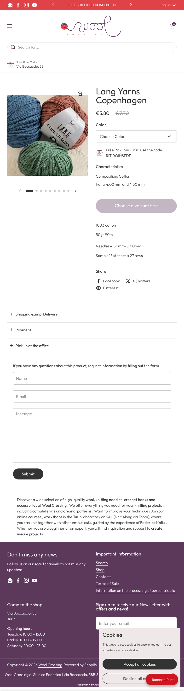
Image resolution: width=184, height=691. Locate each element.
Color (101, 124)
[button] (172, 26)
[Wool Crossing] (91, 26)
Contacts (103, 576)
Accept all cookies (140, 664)
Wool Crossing (50, 664)
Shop (100, 569)
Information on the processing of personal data (135, 590)
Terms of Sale (107, 583)
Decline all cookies (139, 678)
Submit (28, 473)
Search (102, 562)
